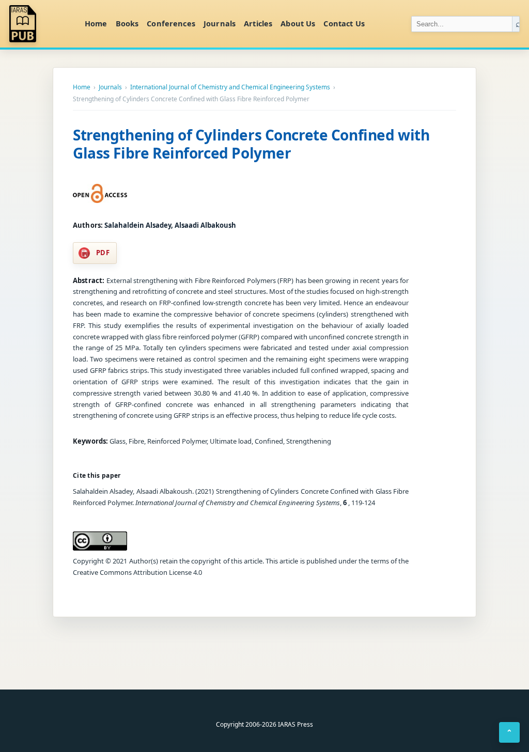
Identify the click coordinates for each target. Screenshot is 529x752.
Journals (220, 23)
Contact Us (343, 23)
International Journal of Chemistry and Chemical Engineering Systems (230, 87)
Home (96, 23)
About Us (298, 23)
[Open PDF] (100, 193)
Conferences (171, 23)
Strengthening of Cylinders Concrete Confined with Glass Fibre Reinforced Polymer (251, 144)
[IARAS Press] (40, 23)
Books (127, 23)
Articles (258, 23)
